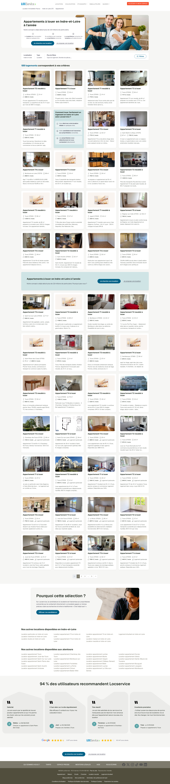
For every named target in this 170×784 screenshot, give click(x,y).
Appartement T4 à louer (130, 129)
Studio (76, 774)
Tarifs (48, 765)
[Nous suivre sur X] (128, 764)
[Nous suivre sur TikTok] (137, 764)
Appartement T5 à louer (130, 210)
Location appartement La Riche (65, 666)
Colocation (70, 4)
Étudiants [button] (82, 4)
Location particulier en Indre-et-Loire (34, 634)
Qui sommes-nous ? (32, 765)
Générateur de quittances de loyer (97, 778)
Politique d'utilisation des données (78, 781)
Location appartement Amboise (32, 668)
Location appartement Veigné (96, 659)
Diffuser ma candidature (48, 612)
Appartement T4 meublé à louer (66, 313)
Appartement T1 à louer (65, 88)
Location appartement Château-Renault (100, 661)
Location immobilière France (31, 9)
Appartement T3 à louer (130, 88)
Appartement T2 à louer (98, 129)
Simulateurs (95, 4)
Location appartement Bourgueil (130, 664)
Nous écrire (111, 765)
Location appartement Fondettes (65, 664)
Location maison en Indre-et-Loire (98, 639)
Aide (98, 765)
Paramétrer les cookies (111, 781)
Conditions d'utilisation (59, 781)
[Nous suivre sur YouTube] (141, 764)
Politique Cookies (96, 781)
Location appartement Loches (97, 654)
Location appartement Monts (96, 656)
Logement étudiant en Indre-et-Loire (132, 634)
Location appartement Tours (31, 654)
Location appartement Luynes (97, 666)
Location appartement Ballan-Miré (66, 671)
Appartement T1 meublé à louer (99, 89)
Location (59, 4)
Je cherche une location (43, 43)
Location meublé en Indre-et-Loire (98, 641)
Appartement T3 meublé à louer (131, 171)
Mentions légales (83, 765)
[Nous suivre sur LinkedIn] (145, 764)
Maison (70, 774)
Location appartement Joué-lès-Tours (34, 656)
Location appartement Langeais (130, 666)
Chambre (83, 774)
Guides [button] (105, 4)
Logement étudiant (107, 774)
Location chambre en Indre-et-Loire (34, 637)
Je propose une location (65, 43)
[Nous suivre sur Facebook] (124, 764)
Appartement (61, 774)
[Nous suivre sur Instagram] (132, 764)
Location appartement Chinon (64, 668)
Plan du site (93, 771)
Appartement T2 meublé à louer (34, 89)
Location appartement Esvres (129, 654)
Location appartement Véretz (129, 656)
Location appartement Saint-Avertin (34, 666)
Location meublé (94, 774)
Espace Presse (63, 765)
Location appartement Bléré (96, 664)
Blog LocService (68, 778)
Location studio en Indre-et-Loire (33, 639)
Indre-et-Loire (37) (48, 9)
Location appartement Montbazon (131, 668)
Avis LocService (79, 778)
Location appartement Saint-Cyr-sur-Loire (36, 659)
